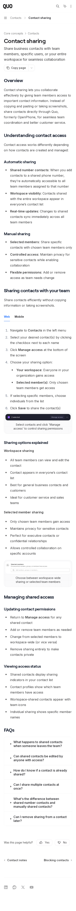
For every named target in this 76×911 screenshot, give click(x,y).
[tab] (7, 316)
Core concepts (13, 33)
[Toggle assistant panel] (65, 6)
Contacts (33, 33)
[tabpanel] (38, 369)
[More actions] (71, 6)
